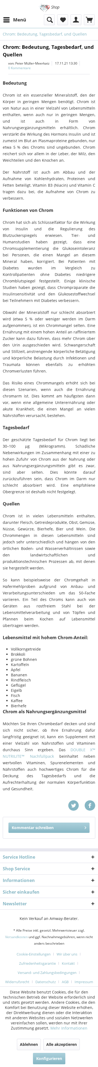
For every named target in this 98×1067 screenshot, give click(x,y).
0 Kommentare (19, 68)
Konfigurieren (49, 1058)
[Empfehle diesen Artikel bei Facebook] (89, 805)
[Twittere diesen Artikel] (76, 805)
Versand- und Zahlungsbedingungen (47, 972)
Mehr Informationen (68, 1028)
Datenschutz (45, 981)
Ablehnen (29, 1044)
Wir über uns (67, 954)
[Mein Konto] (76, 19)
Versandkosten (16, 937)
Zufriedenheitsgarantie (37, 963)
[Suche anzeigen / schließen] (49, 19)
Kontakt (68, 963)
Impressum (84, 981)
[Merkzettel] (62, 19)
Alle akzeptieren (61, 1044)
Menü (19, 20)
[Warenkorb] (89, 19)
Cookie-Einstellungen (34, 954)
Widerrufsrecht (17, 981)
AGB (65, 981)
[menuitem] (14, 19)
